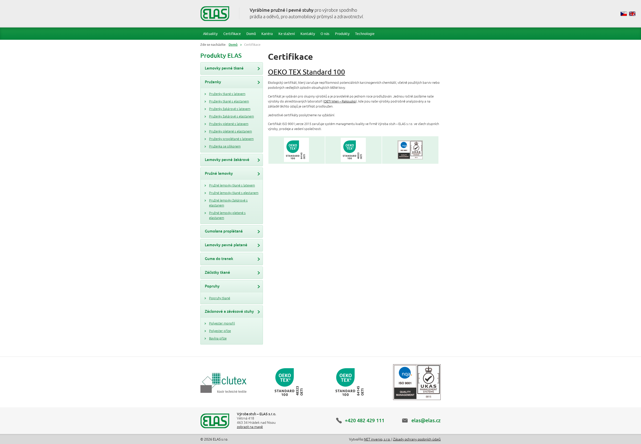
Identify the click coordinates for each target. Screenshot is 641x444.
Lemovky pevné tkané (224, 68)
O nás (324, 34)
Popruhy (212, 286)
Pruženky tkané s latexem (227, 94)
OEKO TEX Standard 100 (306, 72)
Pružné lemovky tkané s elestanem (233, 193)
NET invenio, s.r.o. (377, 439)
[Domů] (214, 13)
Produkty (342, 34)
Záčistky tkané (217, 272)
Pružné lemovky (219, 173)
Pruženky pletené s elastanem (230, 132)
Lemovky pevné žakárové (227, 159)
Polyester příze (220, 331)
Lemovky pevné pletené (226, 244)
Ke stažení (286, 34)
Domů (251, 34)
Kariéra (267, 34)
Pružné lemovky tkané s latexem (232, 186)
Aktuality (210, 34)
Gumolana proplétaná (224, 231)
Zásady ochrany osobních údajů (417, 439)
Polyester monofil (222, 324)
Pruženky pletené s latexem (228, 124)
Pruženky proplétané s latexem (231, 139)
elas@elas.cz (426, 420)
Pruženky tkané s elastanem (229, 102)
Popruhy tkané (219, 298)
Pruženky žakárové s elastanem (231, 116)
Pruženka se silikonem (225, 146)
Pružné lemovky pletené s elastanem (227, 215)
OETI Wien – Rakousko (340, 102)
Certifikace (232, 34)
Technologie (365, 34)
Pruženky (213, 82)
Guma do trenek (219, 258)
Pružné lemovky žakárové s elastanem (228, 203)
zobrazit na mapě (250, 427)
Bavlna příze (218, 338)
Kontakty (307, 34)
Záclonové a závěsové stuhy (229, 311)
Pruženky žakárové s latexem (229, 109)
